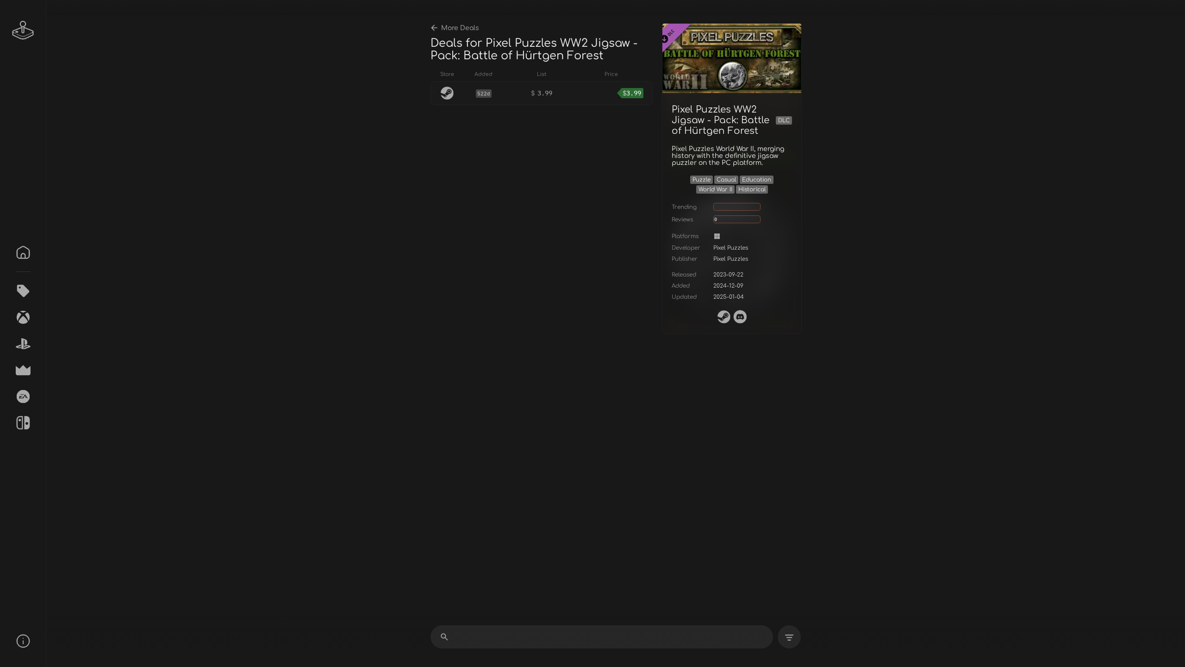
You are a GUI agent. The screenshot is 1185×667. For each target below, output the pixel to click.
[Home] (23, 252)
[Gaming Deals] (23, 290)
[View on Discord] (740, 316)
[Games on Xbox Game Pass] (23, 317)
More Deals (460, 28)
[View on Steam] (724, 316)
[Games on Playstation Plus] (23, 343)
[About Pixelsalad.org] (23, 641)
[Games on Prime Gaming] (23, 370)
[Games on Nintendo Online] (23, 422)
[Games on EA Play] (23, 396)
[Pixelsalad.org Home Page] (23, 30)
